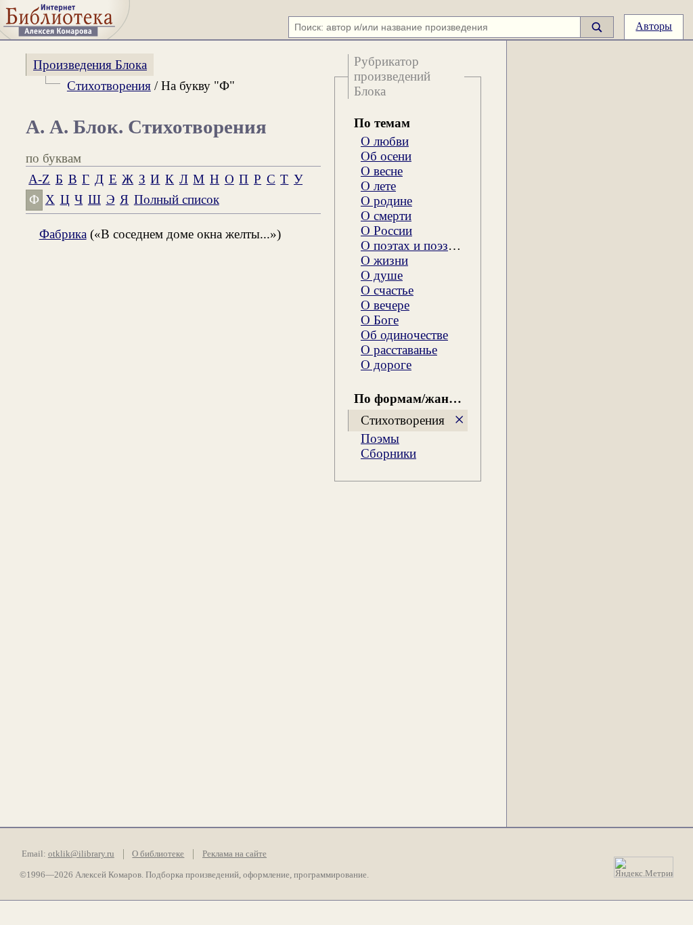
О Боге (380, 320)
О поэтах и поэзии (411, 245)
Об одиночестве (404, 335)
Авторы (653, 26)
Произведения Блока (90, 65)
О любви (385, 141)
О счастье (387, 290)
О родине (386, 201)
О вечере (385, 305)
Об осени (386, 156)
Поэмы (380, 438)
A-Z (39, 179)
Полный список (176, 199)
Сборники (388, 453)
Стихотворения (109, 86)
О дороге (386, 365)
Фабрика (63, 234)
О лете (378, 186)
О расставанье (399, 350)
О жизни (384, 260)
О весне (382, 171)
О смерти (386, 216)
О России (386, 230)
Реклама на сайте (234, 854)
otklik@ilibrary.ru (81, 854)
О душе (382, 275)
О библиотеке (158, 854)
